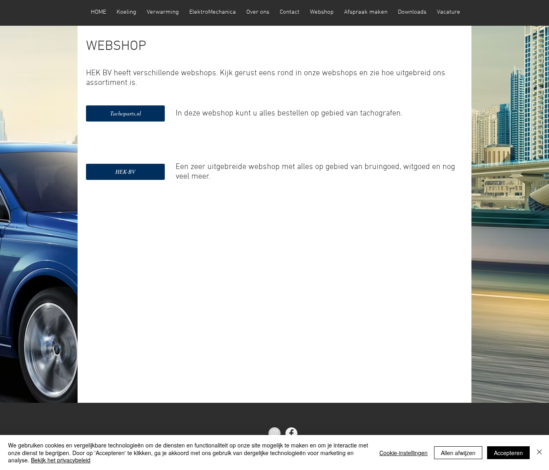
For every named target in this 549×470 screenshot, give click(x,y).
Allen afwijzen (458, 453)
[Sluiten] (539, 452)
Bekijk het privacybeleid (60, 460)
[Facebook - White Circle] (291, 433)
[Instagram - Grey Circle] (274, 433)
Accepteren (508, 453)
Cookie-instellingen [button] (403, 453)
